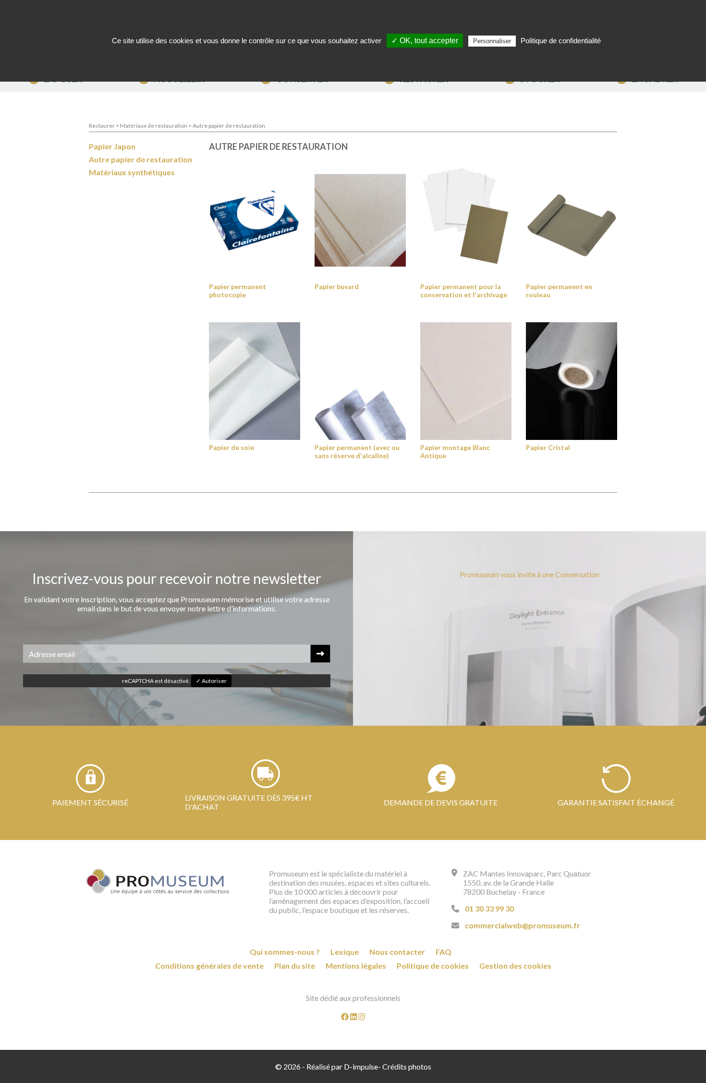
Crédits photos (406, 1066)
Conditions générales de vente (209, 965)
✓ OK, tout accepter (424, 41)
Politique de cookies (433, 965)
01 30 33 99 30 (489, 908)
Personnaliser (492, 41)
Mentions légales (356, 965)
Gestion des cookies (515, 965)
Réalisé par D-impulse (342, 1066)
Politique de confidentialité (561, 41)
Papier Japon (112, 146)
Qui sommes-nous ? (285, 951)
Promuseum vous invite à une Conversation (529, 574)
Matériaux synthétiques (132, 172)
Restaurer (102, 125)
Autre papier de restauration (229, 125)
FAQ (443, 951)
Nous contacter (397, 951)
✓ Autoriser (211, 680)
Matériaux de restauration (154, 125)
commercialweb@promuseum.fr (522, 925)
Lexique (344, 951)
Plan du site (294, 965)
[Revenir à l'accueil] (158, 881)
